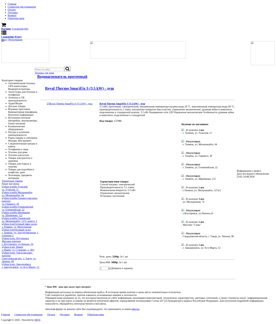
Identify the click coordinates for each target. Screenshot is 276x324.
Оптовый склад (22, 229)
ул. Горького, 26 (10, 204)
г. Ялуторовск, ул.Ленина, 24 (17, 244)
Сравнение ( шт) (11, 36)
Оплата (51, 314)
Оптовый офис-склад (25, 224)
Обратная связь (95, 314)
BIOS (37, 320)
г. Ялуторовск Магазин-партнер (15, 240)
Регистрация (15, 39)
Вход (4, 39)
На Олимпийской (23, 206)
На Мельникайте (23, 192)
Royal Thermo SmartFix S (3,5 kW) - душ (79, 88)
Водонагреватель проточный (62, 76)
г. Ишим (18, 247)
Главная (5, 314)
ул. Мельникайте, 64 (13, 195)
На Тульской (21, 186)
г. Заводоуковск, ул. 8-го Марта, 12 (20, 267)
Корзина (6, 28)
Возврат (78, 314)
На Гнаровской (22, 218)
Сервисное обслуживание (28, 314)
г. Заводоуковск (22, 264)
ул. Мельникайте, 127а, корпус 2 (19, 221)
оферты (135, 309)
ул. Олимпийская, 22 (13, 209)
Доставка (65, 314)
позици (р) (20, 28)
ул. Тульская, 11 (10, 189)
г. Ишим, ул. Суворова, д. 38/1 (18, 250)
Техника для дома (44, 73)
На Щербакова (22, 212)
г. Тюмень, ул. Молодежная (16, 227)
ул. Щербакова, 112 (12, 215)
